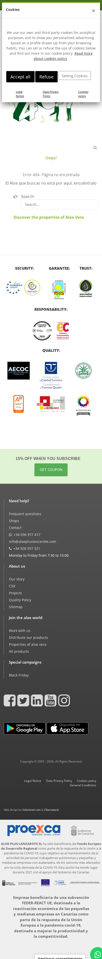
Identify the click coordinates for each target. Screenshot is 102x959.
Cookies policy (83, 94)
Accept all (20, 77)
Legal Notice (20, 94)
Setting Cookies (75, 75)
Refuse (46, 77)
